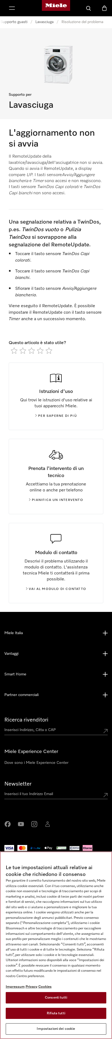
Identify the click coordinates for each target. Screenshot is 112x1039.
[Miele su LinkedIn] (47, 824)
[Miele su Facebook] (7, 824)
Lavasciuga (44, 22)
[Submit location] (105, 731)
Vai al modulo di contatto (57, 589)
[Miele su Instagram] (34, 824)
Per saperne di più (57, 416)
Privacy (32, 987)
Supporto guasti (13, 22)
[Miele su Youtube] (21, 824)
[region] (56, 945)
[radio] (14, 350)
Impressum (15, 987)
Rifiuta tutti (56, 1013)
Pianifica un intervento (57, 500)
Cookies (45, 987)
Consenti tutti (56, 997)
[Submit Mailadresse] (105, 795)
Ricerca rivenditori (26, 720)
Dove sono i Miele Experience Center (36, 763)
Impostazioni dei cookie (56, 1029)
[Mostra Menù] (12, 8)
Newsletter (18, 784)
